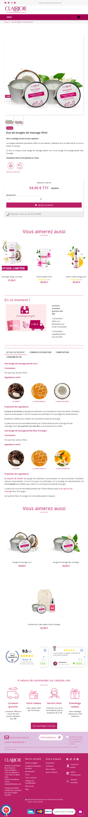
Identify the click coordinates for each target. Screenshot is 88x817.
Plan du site (29, 786)
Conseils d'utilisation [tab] (40, 352)
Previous (6, 254)
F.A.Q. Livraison (30, 778)
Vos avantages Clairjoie (44, 726)
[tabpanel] (44, 263)
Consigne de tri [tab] (13, 357)
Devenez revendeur (74, 781)
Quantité (11, 195)
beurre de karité (15, 478)
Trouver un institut (74, 765)
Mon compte (50, 769)
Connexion (50, 766)
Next (81, 254)
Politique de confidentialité (30, 782)
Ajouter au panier (45, 205)
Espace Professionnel (75, 773)
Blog (27, 789)
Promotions (50, 763)
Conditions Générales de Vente (33, 767)
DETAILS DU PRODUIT (13, 172)
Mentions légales (31, 763)
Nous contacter (51, 772)
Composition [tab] (62, 352)
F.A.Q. (27, 774)
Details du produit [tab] (15, 352)
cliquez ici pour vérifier (35, 802)
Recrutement (30, 771)
